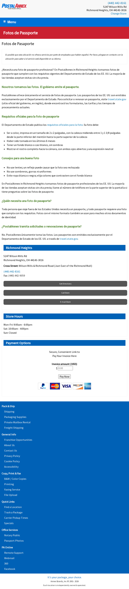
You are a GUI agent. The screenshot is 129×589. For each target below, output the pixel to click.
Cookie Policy (12, 461)
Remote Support (14, 552)
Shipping (9, 411)
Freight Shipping (14, 427)
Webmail (9, 558)
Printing (9, 484)
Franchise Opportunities (18, 439)
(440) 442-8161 (117, 3)
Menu (11, 21)
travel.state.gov (117, 99)
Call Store (65, 292)
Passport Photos (14, 540)
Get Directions (65, 283)
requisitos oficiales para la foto (65, 124)
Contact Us (10, 450)
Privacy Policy (12, 456)
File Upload (10, 495)
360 (6, 563)
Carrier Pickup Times (16, 517)
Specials (9, 523)
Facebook (9, 569)
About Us (9, 445)
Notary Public (12, 535)
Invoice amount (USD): (64, 364)
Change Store (118, 13)
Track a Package (13, 512)
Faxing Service (12, 489)
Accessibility (11, 466)
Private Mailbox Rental (17, 422)
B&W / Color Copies (15, 478)
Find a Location (13, 507)
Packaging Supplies (15, 417)
